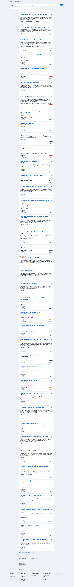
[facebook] (56, 574)
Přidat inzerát (34, 575)
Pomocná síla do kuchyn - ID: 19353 (28, 380)
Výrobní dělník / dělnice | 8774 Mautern (29, 525)
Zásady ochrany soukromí (19, 584)
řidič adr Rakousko (21, 563)
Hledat (61, 5)
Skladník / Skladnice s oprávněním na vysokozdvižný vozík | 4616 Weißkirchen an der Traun (34, 201)
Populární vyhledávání (46, 575)
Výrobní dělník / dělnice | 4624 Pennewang (30, 495)
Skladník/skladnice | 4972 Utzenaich (29, 283)
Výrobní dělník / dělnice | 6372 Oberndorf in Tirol (32, 407)
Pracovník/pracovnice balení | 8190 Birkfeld (30, 366)
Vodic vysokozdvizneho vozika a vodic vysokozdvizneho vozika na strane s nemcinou (35, 111)
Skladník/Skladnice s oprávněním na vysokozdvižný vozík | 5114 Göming (34, 217)
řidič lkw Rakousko (21, 569)
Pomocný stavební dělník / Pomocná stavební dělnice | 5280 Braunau (34, 340)
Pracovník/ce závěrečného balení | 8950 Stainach (32, 325)
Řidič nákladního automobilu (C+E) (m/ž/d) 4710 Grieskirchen (35, 54)
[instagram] (58, 574)
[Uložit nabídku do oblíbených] (52, 15)
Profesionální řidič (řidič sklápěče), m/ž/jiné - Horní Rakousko (34, 27)
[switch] (52, 10)
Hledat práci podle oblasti (34, 559)
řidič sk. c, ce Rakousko (22, 562)
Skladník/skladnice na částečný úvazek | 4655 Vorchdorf (34, 231)
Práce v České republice (24, 580)
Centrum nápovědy (23, 579)
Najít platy (44, 579)
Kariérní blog (45, 576)
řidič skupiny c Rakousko (22, 558)
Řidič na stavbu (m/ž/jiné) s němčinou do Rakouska (32, 246)
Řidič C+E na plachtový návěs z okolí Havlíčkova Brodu (33, 96)
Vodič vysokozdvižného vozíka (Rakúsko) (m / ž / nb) (32, 257)
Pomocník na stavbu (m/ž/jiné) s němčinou (30, 355)
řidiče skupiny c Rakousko (22, 565)
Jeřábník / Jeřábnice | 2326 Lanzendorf (29, 161)
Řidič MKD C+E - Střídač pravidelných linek (30, 39)
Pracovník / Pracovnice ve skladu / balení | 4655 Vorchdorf (34, 186)
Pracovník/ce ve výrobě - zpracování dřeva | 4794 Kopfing (34, 436)
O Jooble (22, 575)
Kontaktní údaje (23, 576)
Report (51, 24)
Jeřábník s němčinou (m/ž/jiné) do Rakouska (31, 134)
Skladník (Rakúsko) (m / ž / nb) (27, 270)
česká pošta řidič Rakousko (23, 564)
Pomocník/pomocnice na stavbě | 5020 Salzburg (32, 393)
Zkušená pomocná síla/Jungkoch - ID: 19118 (30, 312)
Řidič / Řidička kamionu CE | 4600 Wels (29, 82)
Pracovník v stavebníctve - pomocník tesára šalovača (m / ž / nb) (35, 467)
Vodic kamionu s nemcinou (26, 123)
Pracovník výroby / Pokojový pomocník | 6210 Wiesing (33, 539)
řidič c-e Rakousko (21, 559)
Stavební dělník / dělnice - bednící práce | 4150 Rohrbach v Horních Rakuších (34, 298)
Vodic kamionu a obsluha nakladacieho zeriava (31, 175)
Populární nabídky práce (34, 558)
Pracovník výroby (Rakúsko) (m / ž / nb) (29, 423)
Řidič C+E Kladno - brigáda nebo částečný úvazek (32, 68)
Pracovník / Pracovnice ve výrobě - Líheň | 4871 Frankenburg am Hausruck (34, 510)
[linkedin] (62, 574)
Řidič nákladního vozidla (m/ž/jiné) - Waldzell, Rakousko (33, 14)
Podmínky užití (12, 584)
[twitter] (60, 574)
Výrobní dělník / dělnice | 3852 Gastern (29, 450)
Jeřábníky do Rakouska (26, 147)
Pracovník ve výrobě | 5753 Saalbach (29, 481)
